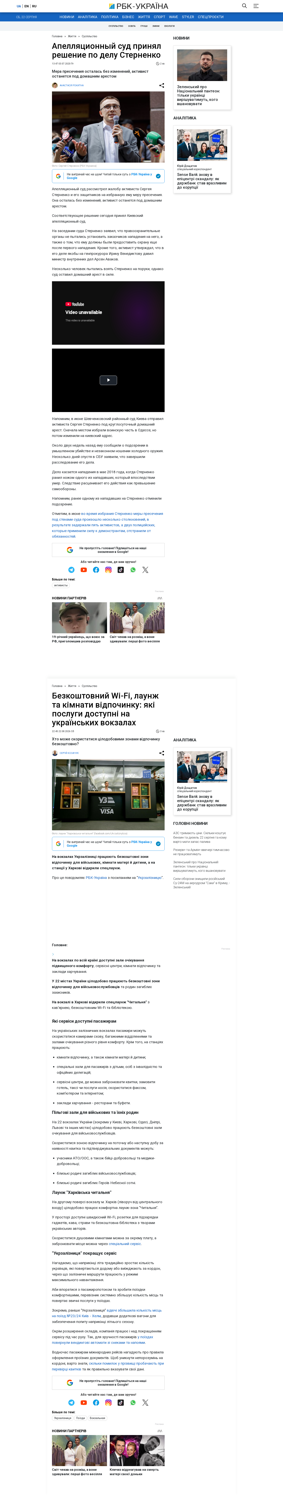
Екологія (169, 26)
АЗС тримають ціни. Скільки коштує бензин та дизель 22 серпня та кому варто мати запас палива (200, 837)
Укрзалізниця (62, 1418)
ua (19, 6)
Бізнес (128, 17)
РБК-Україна (96, 877)
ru (34, 6)
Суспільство (116, 26)
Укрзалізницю (150, 877)
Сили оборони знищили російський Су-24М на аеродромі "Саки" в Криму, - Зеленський (201, 883)
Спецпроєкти (211, 17)
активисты (61, 585)
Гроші (144, 26)
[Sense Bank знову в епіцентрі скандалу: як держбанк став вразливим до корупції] (202, 145)
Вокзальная (97, 1418)
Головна (57, 36)
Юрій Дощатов (187, 166)
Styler (188, 17)
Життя (144, 17)
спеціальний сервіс (125, 1244)
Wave (173, 17)
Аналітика (87, 17)
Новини (67, 17)
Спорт (159, 17)
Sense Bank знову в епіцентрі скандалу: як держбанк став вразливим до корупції (202, 180)
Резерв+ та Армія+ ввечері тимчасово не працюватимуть (201, 852)
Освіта (132, 26)
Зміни (155, 26)
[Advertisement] (108, 911)
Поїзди (80, 1418)
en (26, 6)
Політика (109, 17)
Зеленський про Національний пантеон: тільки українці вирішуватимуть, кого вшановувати (198, 95)
